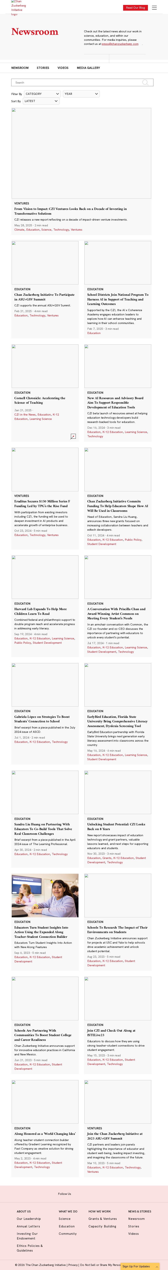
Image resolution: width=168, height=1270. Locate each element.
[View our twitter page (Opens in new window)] (101, 1193)
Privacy (73, 1265)
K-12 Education (112, 432)
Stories (43, 68)
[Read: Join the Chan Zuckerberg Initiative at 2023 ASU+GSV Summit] (117, 1128)
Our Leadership (29, 1219)
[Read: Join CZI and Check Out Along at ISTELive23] (117, 1025)
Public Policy (133, 540)
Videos (63, 68)
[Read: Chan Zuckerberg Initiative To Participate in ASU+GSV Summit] (45, 289)
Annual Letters (28, 1226)
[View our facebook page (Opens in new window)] (76, 1193)
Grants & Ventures (103, 1219)
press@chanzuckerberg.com (120, 44)
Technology (61, 229)
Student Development (101, 544)
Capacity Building (102, 1226)
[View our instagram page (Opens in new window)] (82, 1193)
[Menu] (154, 8)
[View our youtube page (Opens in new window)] (108, 1193)
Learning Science (41, 419)
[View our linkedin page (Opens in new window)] (95, 1193)
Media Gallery (88, 68)
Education (33, 229)
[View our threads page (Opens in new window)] (89, 1193)
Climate (19, 229)
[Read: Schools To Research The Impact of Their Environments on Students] (117, 922)
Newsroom (19, 68)
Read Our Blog (135, 7)
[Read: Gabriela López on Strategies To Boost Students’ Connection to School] (45, 713)
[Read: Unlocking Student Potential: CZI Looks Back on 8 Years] (117, 819)
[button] (42, 93)
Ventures (76, 229)
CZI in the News (25, 414)
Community (68, 1234)
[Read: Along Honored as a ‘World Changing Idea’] (45, 1128)
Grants (106, 858)
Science (46, 229)
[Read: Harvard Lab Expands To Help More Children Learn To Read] (45, 606)
